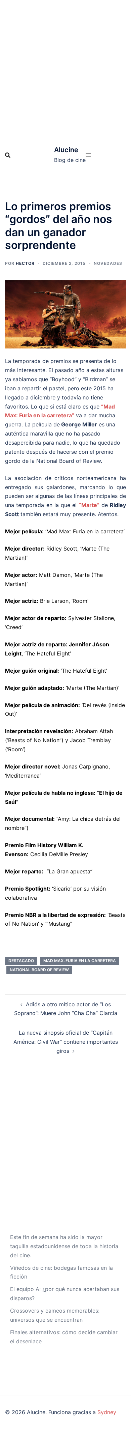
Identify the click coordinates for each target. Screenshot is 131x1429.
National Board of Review (39, 969)
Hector (25, 263)
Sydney (106, 1412)
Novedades (108, 263)
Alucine (66, 150)
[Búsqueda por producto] (7, 155)
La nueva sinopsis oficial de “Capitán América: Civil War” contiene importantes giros (65, 1041)
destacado (21, 960)
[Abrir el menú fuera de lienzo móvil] (88, 155)
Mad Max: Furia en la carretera (79, 960)
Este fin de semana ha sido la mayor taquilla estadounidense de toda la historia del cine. (64, 1246)
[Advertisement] (65, 69)
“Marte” (89, 505)
